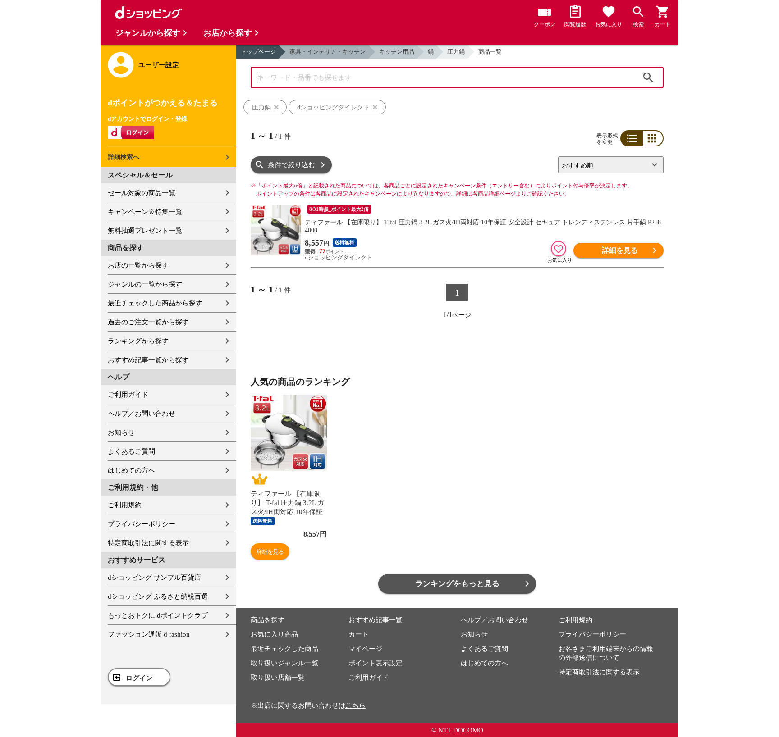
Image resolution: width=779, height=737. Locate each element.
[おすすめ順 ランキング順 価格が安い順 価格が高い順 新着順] (607, 164)
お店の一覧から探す (138, 265)
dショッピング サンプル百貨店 (154, 577)
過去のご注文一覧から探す (148, 322)
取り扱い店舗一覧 (278, 677)
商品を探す (267, 619)
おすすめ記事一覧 (375, 619)
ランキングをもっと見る (457, 583)
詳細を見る (620, 250)
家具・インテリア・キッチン (327, 51)
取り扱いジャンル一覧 (284, 663)
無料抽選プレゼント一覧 (145, 230)
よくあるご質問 (131, 451)
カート (358, 634)
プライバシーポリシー (141, 524)
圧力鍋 (456, 51)
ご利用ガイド (128, 394)
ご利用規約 (125, 505)
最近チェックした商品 (284, 648)
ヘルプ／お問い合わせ (141, 413)
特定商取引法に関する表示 (148, 542)
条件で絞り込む (291, 164)
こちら (355, 705)
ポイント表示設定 (375, 663)
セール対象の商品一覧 (141, 192)
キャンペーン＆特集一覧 (145, 211)
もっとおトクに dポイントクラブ (158, 615)
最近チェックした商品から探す (155, 303)
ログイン (139, 678)
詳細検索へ (123, 157)
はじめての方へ (131, 470)
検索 (648, 77)
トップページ (258, 51)
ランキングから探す (138, 341)
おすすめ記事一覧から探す (148, 360)
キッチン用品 (396, 51)
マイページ (365, 648)
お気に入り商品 (274, 634)
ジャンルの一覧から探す (145, 284)
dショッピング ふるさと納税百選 (158, 596)
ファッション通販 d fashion (149, 634)
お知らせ (121, 432)
